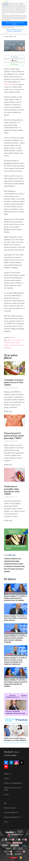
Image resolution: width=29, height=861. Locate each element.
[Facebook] (6, 763)
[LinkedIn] (11, 763)
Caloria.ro (10, 555)
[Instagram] (17, 763)
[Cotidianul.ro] (15, 845)
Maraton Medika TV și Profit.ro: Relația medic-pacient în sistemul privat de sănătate (15, 598)
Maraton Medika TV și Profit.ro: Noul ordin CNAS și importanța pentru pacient (15, 618)
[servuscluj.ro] (13, 857)
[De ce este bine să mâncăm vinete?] (16, 540)
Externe (12, 337)
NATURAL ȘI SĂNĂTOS (13, 531)
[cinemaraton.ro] (15, 848)
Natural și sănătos (10, 808)
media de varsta (12, 340)
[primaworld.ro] (9, 854)
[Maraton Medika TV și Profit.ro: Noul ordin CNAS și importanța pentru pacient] (15, 609)
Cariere (6, 794)
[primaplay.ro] (24, 840)
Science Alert (8, 84)
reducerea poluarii (9, 342)
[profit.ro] (5, 845)
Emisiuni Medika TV (11, 812)
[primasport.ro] (14, 843)
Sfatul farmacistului (12, 696)
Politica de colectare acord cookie (14, 29)
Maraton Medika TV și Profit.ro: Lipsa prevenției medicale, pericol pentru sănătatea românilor (15, 639)
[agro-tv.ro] (18, 854)
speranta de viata (14, 345)
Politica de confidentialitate (13, 783)
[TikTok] (22, 763)
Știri (5, 803)
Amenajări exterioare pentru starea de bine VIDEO (13, 382)
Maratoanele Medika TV (12, 817)
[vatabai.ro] (21, 857)
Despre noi (7, 774)
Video (6, 822)
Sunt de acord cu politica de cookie (14, 23)
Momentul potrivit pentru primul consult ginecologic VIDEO (14, 436)
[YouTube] (6, 767)
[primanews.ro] (18, 840)
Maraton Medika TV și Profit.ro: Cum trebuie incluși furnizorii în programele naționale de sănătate (15, 683)
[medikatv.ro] (8, 848)
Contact (6, 778)
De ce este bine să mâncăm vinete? (16, 547)
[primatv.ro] (3, 839)
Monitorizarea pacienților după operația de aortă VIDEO (12, 490)
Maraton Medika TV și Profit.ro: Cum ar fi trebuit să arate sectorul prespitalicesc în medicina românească (15, 661)
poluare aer (21, 340)
